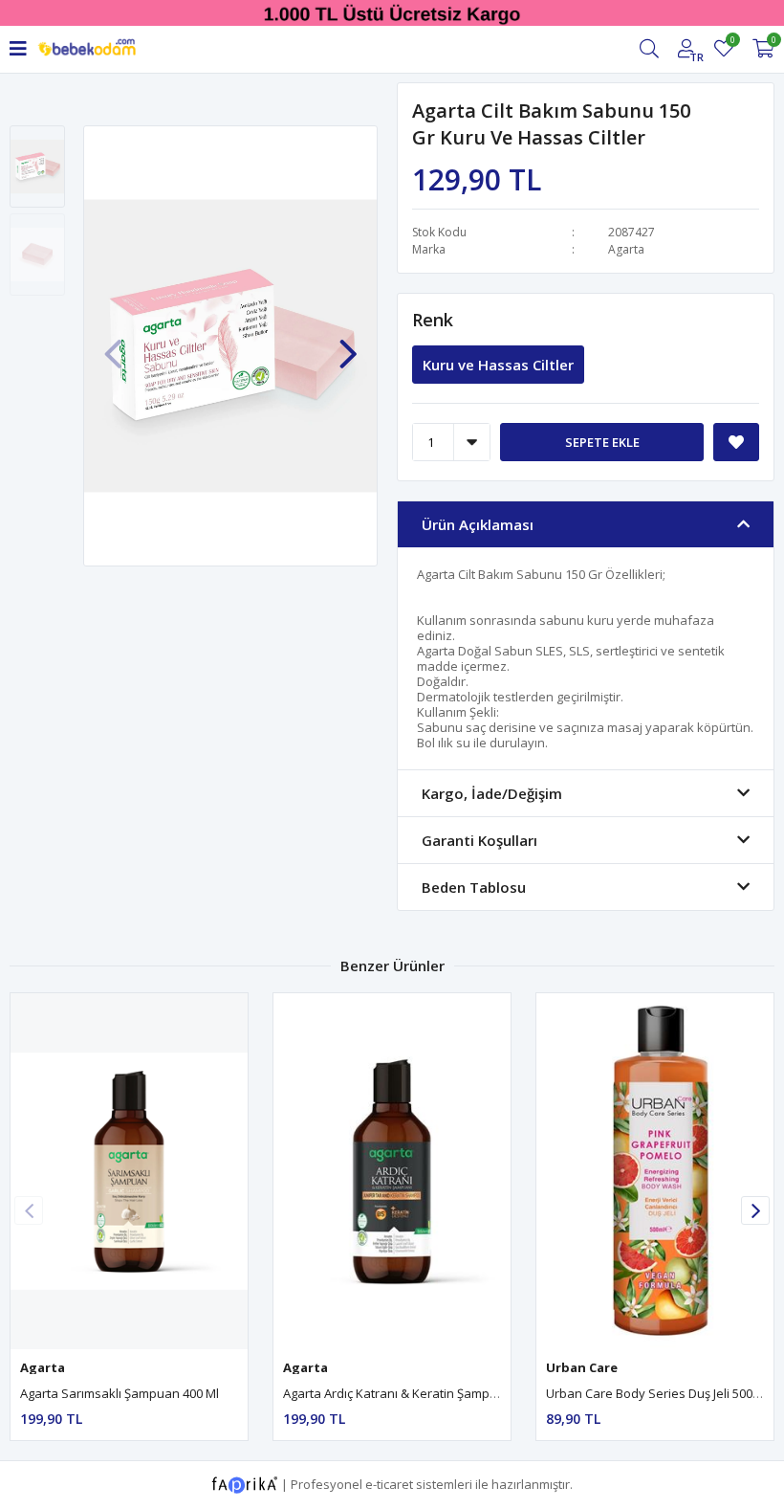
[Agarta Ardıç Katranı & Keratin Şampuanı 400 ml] (392, 1171)
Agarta (626, 249)
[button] (348, 344)
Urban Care (582, 1367)
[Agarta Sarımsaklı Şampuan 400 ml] (129, 1171)
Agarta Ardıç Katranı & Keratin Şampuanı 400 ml (419, 1393)
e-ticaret (389, 1483)
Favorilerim (731, 42)
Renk (432, 319)
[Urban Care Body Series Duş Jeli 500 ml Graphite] (654, 1171)
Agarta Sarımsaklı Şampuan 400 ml (119, 1393)
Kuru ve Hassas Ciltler (498, 364)
